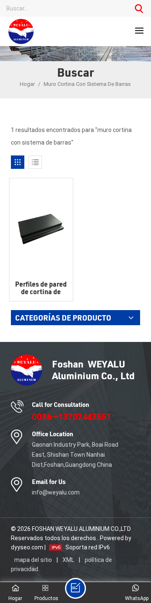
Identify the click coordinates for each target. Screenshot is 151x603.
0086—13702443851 (71, 417)
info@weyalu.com (56, 492)
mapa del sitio (33, 559)
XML (68, 559)
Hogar (28, 84)
